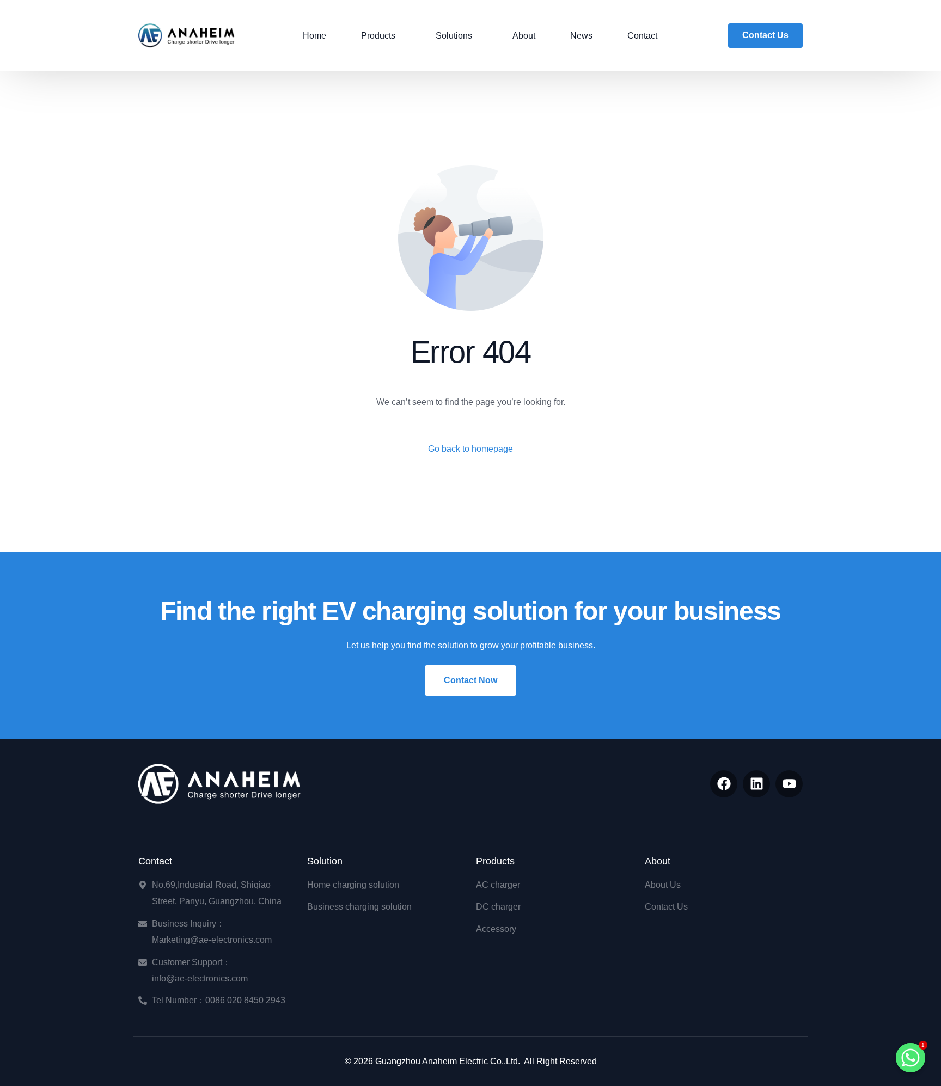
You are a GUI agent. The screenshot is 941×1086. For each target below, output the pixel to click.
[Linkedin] (756, 783)
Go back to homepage (470, 448)
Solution (325, 861)
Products (495, 861)
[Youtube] (789, 783)
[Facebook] (723, 783)
